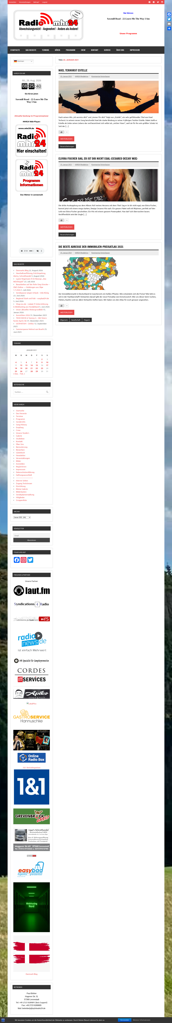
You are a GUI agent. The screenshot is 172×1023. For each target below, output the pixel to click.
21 (32, 368)
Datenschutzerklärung (25, 472)
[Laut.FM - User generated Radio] (31, 595)
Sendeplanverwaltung (25, 494)
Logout (44, 2)
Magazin (87, 320)
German (20, 61)
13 (26, 365)
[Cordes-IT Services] (31, 683)
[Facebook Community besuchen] (154, 2)
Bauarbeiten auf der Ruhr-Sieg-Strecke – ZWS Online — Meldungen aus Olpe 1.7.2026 (31, 287)
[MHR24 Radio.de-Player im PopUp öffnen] (31, 156)
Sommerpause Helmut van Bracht (30, 329)
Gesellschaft (75, 320)
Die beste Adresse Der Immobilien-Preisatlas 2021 (91, 247)
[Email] (169, 23)
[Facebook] (169, 14)
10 (47, 362)
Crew (83, 50)
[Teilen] (169, 28)
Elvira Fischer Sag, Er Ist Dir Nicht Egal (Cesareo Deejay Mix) (98, 159)
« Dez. (15, 373)
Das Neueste (31, 50)
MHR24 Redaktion (81, 76)
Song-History (21, 424)
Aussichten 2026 (23, 315)
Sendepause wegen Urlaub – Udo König (32, 293)
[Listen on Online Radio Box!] (32, 762)
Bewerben (20, 450)
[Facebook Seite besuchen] (149, 2)
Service (107, 50)
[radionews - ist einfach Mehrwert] (31, 654)
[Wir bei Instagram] (162, 2)
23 (42, 368)
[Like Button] (61, 132)
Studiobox (20, 438)
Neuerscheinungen (67, 146)
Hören (57, 50)
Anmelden (12, 2)
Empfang (20, 427)
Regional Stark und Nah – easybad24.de (32, 298)
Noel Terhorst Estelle (73, 70)
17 (47, 365)
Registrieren (21, 466)
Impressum (135, 50)
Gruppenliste (21, 500)
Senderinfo (20, 422)
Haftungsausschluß (24, 475)
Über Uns (120, 50)
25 (16, 371)
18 (16, 368)
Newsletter (20, 455)
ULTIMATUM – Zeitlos (25, 323)
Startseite (15, 50)
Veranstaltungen (24, 2)
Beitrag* (36, 2)
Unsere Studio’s (22, 433)
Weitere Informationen (141, 1020)
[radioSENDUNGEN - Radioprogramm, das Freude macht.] (31, 619)
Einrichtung (21, 486)
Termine (45, 50)
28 (32, 371)
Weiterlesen (66, 139)
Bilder (18, 461)
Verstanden (124, 1020)
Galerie (19, 436)
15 (37, 365)
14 (32, 365)
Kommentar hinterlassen (100, 76)
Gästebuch (20, 452)
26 (21, 371)
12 (21, 365)
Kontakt (94, 50)
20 (26, 368)
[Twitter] (169, 19)
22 (37, 368)
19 (21, 368)
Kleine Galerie (22, 489)
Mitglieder (20, 497)
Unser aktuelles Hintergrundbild (29, 309)
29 (37, 371)
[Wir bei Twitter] (158, 2)
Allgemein (64, 320)
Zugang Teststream (24, 483)
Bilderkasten (21, 492)
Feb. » (22, 373)
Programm (70, 50)
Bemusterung (21, 447)
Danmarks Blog (22, 270)
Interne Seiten (22, 480)
